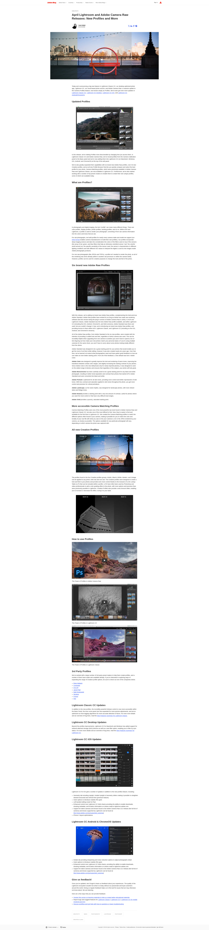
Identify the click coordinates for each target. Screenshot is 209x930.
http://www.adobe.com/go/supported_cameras (88, 813)
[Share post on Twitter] (129, 26)
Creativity (75, 11)
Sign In (156, 2)
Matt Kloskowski (78, 692)
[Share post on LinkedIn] (131, 26)
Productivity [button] (79, 2)
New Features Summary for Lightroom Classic (112, 716)
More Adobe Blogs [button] (100, 2)
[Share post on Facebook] (134, 26)
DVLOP (75, 688)
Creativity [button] (70, 2)
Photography (95, 914)
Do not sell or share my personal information (146, 927)
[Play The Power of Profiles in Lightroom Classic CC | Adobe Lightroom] (104, 644)
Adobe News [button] (62, 2)
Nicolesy (76, 694)
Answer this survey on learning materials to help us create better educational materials (101, 897)
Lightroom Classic (104, 899)
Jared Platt (76, 690)
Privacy (117, 927)
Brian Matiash (77, 683)
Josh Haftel (81, 25)
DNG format (76, 240)
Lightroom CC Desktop (94, 93)
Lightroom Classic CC (79, 93)
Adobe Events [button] (89, 2)
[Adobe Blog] (52, 2)
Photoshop (118, 914)
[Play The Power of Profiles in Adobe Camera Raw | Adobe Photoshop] (104, 560)
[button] (52, 927)
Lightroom (107, 914)
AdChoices (160, 927)
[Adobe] (161, 2)
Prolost (75, 696)
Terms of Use (122, 927)
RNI (74, 699)
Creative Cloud (78, 919)
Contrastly (76, 685)
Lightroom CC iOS (108, 93)
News (85, 914)
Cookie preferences (131, 927)
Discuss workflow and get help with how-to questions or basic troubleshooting (98, 904)
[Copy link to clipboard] (136, 26)
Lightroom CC (115, 899)
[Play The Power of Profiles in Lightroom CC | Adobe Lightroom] (104, 602)
